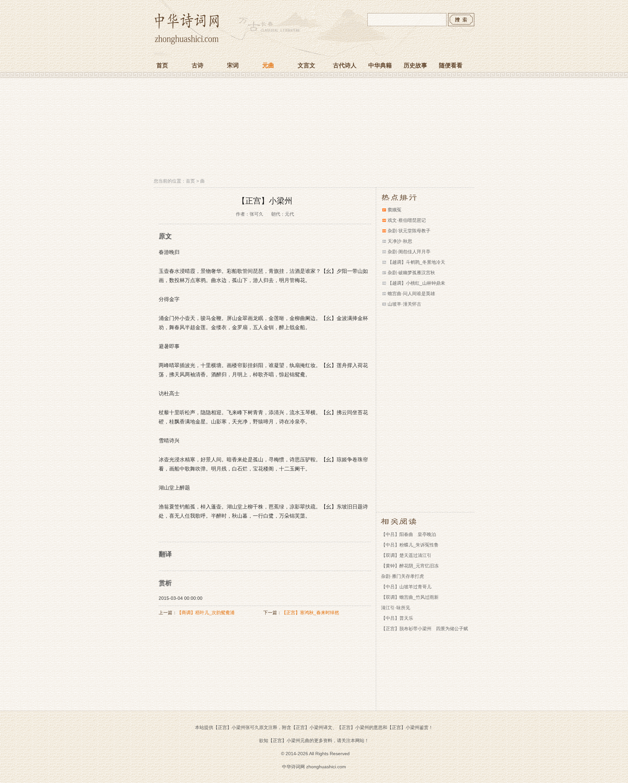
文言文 (306, 65)
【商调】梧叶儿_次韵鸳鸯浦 (206, 612)
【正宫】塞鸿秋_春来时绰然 (310, 612)
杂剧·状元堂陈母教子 (409, 230)
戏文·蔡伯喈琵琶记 (407, 220)
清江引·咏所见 (395, 607)
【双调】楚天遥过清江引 (406, 555)
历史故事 (415, 65)
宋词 (233, 65)
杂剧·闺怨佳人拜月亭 (409, 251)
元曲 (268, 65)
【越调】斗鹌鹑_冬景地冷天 (416, 262)
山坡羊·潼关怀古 (404, 304)
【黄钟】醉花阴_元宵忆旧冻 (410, 565)
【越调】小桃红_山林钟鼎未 (416, 283)
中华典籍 (380, 65)
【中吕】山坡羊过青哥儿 (406, 586)
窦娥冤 (394, 209)
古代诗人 (345, 65)
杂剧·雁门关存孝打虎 (402, 576)
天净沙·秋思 (400, 241)
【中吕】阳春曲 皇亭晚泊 (408, 534)
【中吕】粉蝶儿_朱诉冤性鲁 (410, 544)
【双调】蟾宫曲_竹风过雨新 (410, 597)
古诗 (197, 65)
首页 (162, 65)
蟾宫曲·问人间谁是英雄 (411, 293)
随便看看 (450, 65)
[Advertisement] (314, 128)
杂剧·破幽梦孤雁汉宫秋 (411, 272)
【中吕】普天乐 (397, 618)
